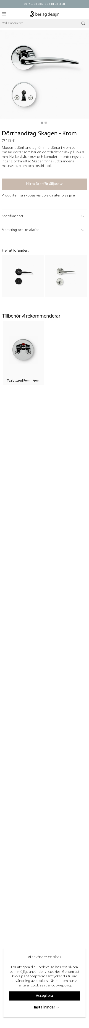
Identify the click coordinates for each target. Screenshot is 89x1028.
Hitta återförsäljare (43, 184)
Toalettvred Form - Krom (23, 380)
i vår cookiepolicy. (58, 985)
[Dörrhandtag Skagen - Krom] (42, 123)
